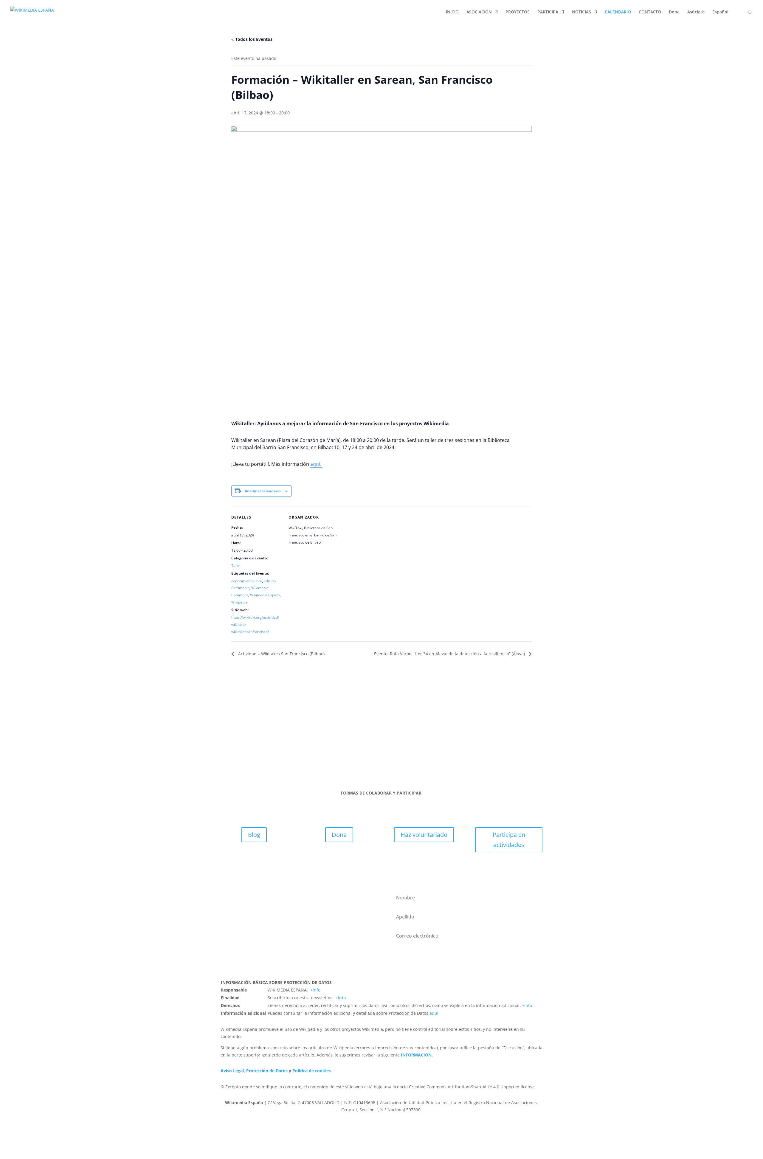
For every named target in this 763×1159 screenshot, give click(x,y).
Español (720, 12)
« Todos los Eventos (251, 39)
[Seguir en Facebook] (351, 752)
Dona (674, 12)
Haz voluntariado (424, 835)
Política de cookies (311, 1070)
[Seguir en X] (363, 752)
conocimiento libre (246, 581)
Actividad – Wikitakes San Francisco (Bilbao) (281, 654)
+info (315, 990)
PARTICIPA (547, 12)
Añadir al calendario (262, 491)
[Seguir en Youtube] (399, 752)
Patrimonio (240, 587)
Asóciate (696, 12)
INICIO (452, 12)
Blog (254, 835)
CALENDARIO (618, 12)
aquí (433, 1013)
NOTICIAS (581, 12)
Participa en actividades (509, 840)
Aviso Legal (232, 1070)
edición (270, 581)
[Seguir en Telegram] (411, 752)
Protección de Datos (267, 1070)
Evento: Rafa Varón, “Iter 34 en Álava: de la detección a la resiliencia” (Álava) (450, 654)
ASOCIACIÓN (479, 12)
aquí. (316, 464)
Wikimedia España (265, 595)
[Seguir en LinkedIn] (387, 752)
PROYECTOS (517, 12)
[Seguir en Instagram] (375, 752)
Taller (236, 565)
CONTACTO (650, 12)
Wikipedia (239, 602)
